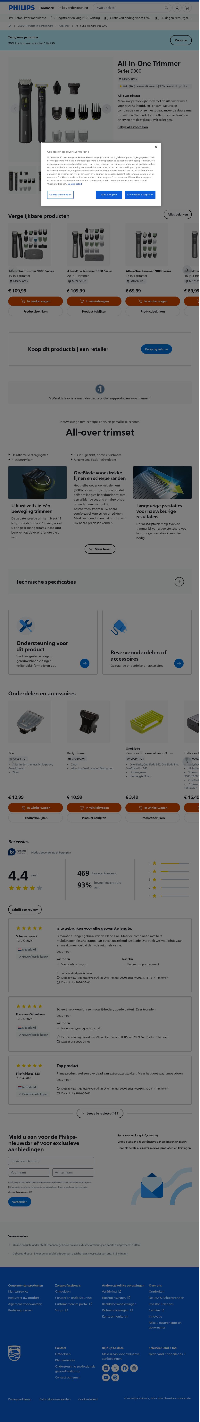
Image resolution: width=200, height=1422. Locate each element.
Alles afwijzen (109, 195)
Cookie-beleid (75, 184)
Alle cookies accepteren (140, 195)
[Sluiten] (156, 147)
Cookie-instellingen (60, 195)
